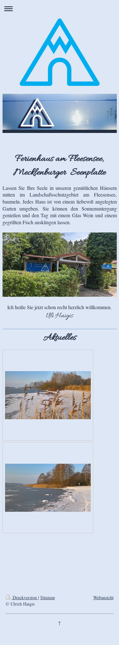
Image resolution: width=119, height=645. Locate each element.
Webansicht (103, 597)
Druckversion (24, 597)
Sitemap (47, 597)
